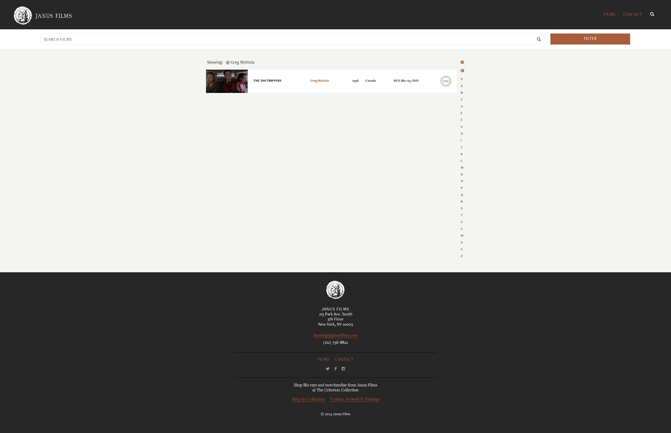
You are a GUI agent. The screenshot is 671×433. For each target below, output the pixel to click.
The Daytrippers (267, 80)
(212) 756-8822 (335, 343)
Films (609, 15)
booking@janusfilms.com (335, 336)
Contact (632, 15)
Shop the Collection (308, 400)
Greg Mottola (319, 80)
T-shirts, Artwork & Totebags (355, 400)
